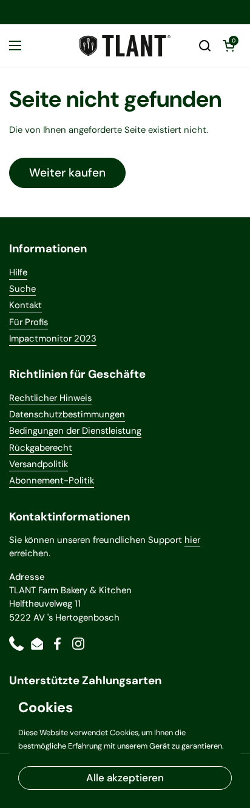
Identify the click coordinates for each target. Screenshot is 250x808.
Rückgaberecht (40, 448)
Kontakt (25, 305)
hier (192, 540)
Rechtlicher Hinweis (50, 398)
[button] (204, 45)
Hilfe (18, 272)
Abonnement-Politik (51, 480)
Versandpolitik (38, 464)
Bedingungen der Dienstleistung (75, 431)
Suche (22, 289)
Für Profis (28, 322)
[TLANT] (125, 45)
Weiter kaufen (67, 172)
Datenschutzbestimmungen (67, 414)
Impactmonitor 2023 (52, 338)
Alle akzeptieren (125, 777)
